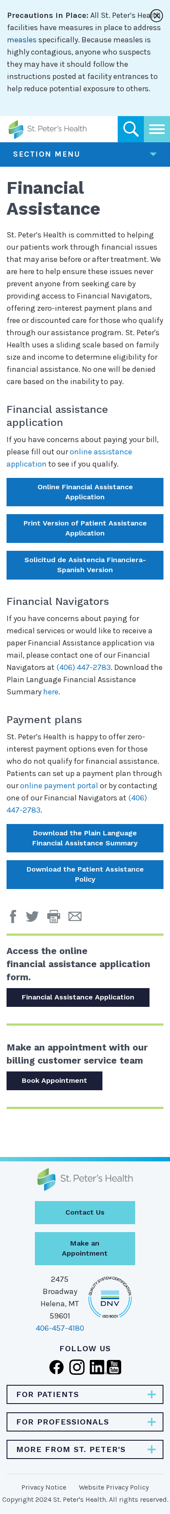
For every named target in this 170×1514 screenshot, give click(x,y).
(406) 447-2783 (83, 667)
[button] (57, 919)
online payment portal (59, 785)
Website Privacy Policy (114, 1487)
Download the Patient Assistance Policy (85, 874)
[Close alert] (156, 15)
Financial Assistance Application (78, 997)
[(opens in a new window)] (15, 919)
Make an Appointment (85, 1248)
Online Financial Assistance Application (85, 492)
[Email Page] (78, 919)
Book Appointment (54, 1080)
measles (22, 40)
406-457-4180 (60, 1328)
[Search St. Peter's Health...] (131, 129)
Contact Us (85, 1212)
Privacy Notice (43, 1487)
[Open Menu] (157, 129)
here (50, 692)
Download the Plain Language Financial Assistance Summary (85, 838)
